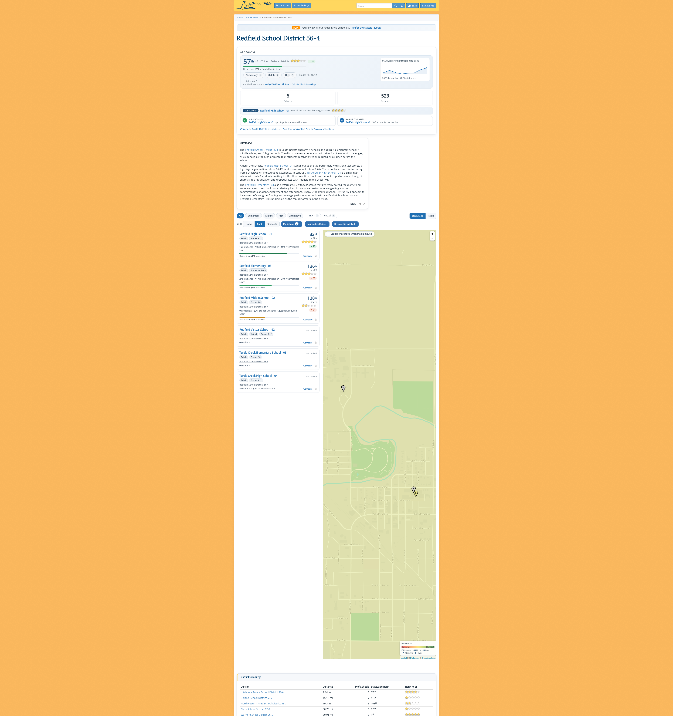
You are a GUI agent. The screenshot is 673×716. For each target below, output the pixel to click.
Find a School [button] (282, 5)
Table (431, 215)
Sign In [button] (413, 5)
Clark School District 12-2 (255, 709)
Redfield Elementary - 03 (259, 185)
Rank (259, 224)
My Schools (290, 223)
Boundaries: (316, 223)
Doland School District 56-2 (257, 698)
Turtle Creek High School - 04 (324, 172)
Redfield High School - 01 (274, 110)
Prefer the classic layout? (366, 27)
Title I (313, 215)
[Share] (402, 5)
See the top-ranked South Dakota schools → (308, 129)
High (289, 75)
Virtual (329, 215)
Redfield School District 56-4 (261, 149)
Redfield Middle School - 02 (257, 297)
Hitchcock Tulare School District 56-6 (262, 692)
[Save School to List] (315, 256)
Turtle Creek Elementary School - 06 (262, 352)
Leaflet (404, 657)
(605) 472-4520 (272, 84)
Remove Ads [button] (428, 5)
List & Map (417, 215)
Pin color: (344, 223)
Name (249, 224)
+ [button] (432, 233)
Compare (307, 256)
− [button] (432, 238)
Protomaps (415, 657)
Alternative (295, 215)
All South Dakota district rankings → (300, 84)
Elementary (253, 75)
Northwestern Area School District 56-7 (264, 703)
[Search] (395, 5)
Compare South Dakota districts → (260, 129)
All (240, 215)
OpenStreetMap (429, 657)
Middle (273, 75)
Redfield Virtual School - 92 (257, 329)
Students (272, 224)
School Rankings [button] (301, 5)
